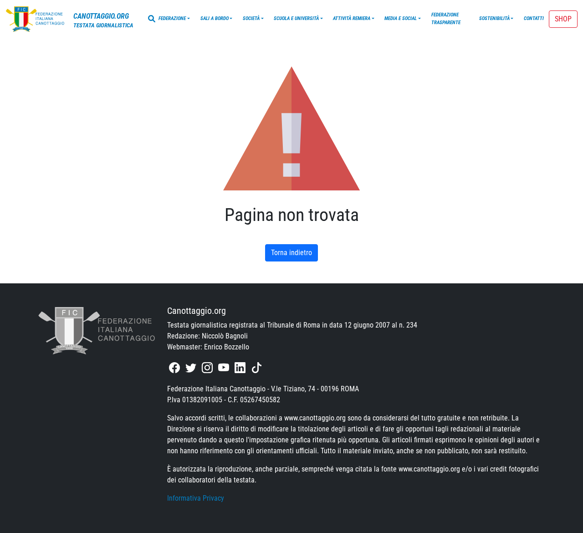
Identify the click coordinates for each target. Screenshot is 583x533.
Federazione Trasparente (445, 19)
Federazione (172, 18)
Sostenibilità (494, 18)
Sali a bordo (214, 18)
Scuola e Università (296, 18)
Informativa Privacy (195, 498)
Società (251, 18)
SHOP (563, 19)
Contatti (534, 18)
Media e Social (400, 18)
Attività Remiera (351, 18)
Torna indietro (291, 252)
